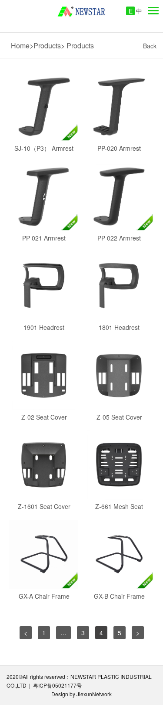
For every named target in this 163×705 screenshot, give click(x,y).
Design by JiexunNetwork (81, 694)
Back (149, 45)
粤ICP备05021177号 (57, 685)
